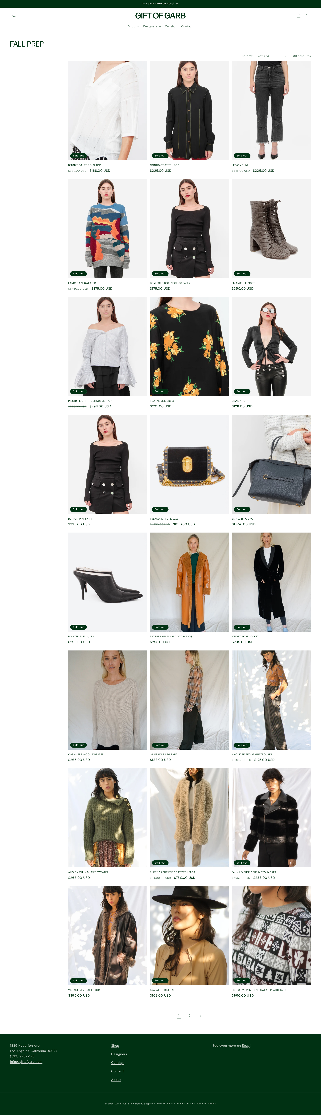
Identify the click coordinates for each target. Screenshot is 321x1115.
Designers (119, 1054)
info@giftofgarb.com (26, 1062)
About (116, 1080)
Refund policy (165, 1103)
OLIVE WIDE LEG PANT (163, 754)
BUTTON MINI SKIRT (80, 518)
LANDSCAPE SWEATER (82, 283)
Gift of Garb (122, 1103)
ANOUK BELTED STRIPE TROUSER (252, 754)
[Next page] (200, 1015)
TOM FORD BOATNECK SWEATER (170, 283)
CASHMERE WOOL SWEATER (86, 754)
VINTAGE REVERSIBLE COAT (85, 990)
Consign (117, 1063)
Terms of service (206, 1103)
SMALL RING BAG (242, 518)
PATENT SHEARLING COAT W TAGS (171, 636)
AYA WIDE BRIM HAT (162, 990)
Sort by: (247, 56)
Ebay (246, 1045)
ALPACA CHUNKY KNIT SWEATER (88, 872)
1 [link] (178, 1015)
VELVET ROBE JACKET (245, 636)
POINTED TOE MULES (81, 636)
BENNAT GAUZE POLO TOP (84, 165)
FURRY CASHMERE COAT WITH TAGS (172, 872)
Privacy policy (185, 1103)
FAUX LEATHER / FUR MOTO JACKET (254, 872)
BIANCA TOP (239, 401)
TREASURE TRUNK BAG (164, 518)
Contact (117, 1071)
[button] (14, 15)
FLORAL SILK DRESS (162, 401)
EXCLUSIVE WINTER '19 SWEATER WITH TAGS (259, 990)
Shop (115, 1045)
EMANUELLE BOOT (243, 283)
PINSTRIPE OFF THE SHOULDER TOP (90, 401)
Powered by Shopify (141, 1103)
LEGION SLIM (240, 165)
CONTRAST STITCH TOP (164, 165)
